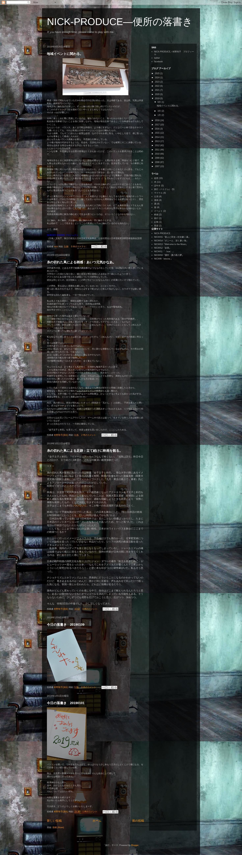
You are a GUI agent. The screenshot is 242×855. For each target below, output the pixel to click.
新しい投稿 (54, 820)
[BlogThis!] (96, 246)
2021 (157, 90)
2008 (157, 162)
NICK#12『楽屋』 (162, 248)
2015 (157, 133)
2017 (157, 124)
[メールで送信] (92, 246)
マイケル (158, 193)
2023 (157, 82)
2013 (157, 141)
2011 (157, 149)
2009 (157, 158)
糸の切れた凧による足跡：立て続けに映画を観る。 (85, 450)
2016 (157, 129)
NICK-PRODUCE (162, 233)
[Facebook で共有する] (102, 246)
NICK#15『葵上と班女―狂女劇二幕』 (172, 237)
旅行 (156, 218)
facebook (158, 61)
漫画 (156, 200)
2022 (157, 86)
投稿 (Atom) (58, 827)
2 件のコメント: (89, 435)
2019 (157, 98)
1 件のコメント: (90, 811)
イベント (158, 211)
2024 (157, 77)
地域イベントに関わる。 (65, 54)
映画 (156, 214)
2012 (157, 145)
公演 (156, 196)
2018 (157, 120)
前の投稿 (138, 820)
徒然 (156, 178)
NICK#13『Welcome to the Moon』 (171, 244)
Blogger (134, 845)
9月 (159, 102)
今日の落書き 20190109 (65, 624)
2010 (157, 154)
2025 (157, 73)
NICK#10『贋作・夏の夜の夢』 (169, 255)
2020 (157, 94)
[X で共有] (99, 246)
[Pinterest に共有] (105, 246)
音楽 (156, 225)
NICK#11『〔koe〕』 (164, 251)
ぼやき (157, 185)
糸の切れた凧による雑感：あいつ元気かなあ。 (81, 262)
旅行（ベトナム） (162, 189)
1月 (159, 115)
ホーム (97, 820)
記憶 (156, 222)
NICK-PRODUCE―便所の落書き (119, 21)
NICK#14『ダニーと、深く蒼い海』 (171, 240)
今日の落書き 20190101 (65, 703)
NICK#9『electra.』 (163, 258)
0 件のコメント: (79, 246)
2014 (157, 137)
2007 (157, 166)
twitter (157, 58)
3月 (159, 111)
